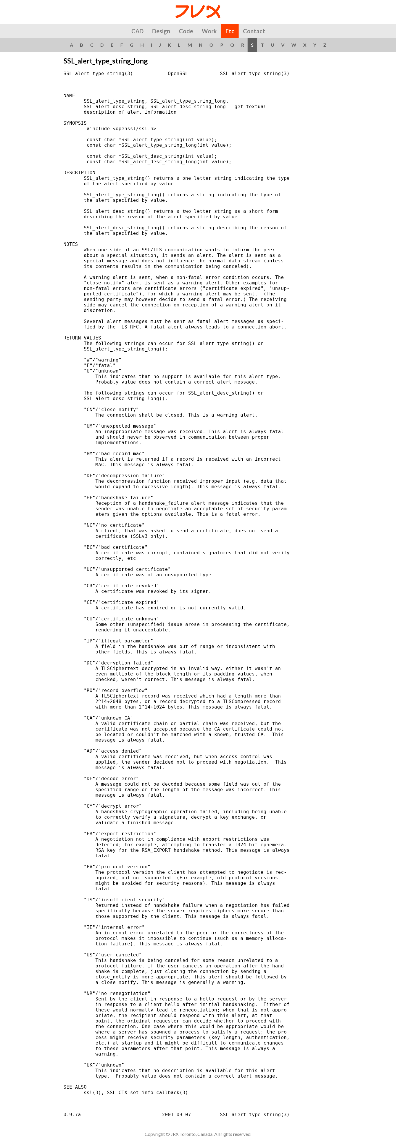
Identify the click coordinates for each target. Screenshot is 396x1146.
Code (186, 31)
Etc (230, 31)
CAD (137, 31)
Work (209, 31)
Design (161, 31)
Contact (254, 31)
